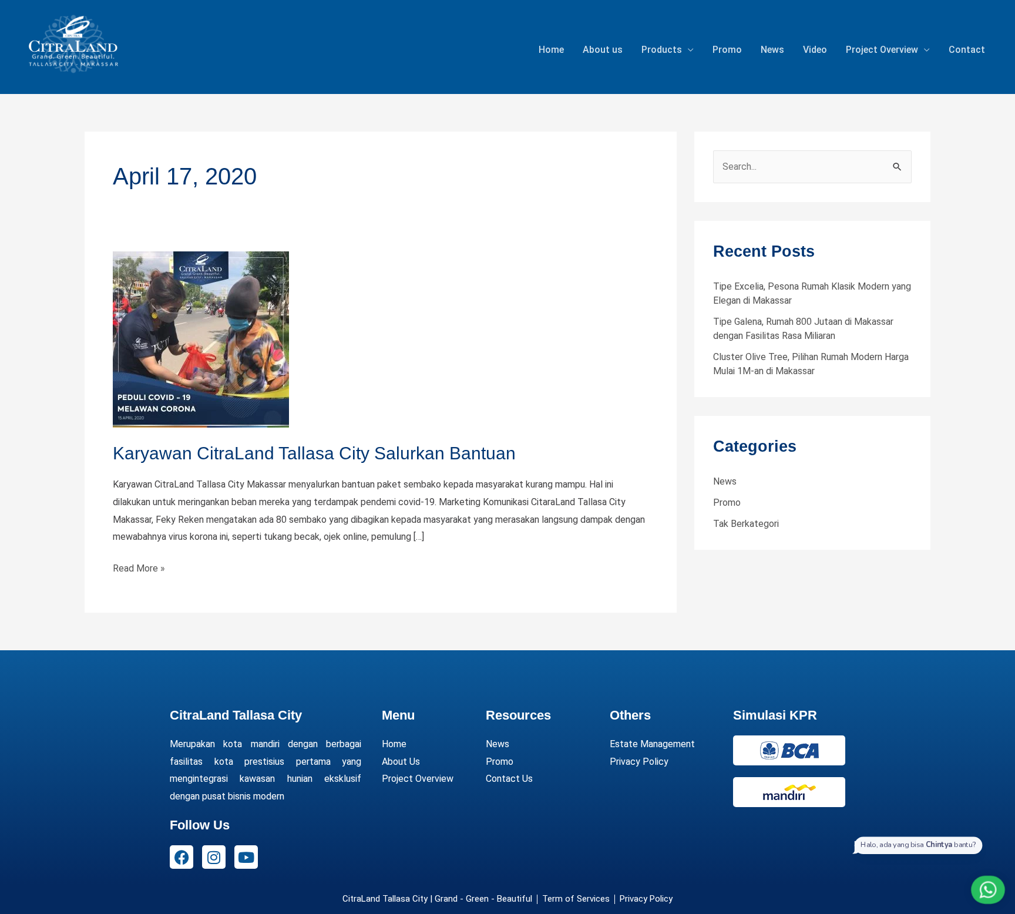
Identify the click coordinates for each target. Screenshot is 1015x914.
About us (603, 49)
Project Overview (882, 49)
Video (815, 49)
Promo (727, 49)
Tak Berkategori (746, 523)
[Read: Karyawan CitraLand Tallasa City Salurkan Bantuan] (201, 338)
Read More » (139, 567)
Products (661, 49)
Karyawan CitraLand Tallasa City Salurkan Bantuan (314, 453)
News (772, 49)
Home (551, 49)
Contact (967, 49)
